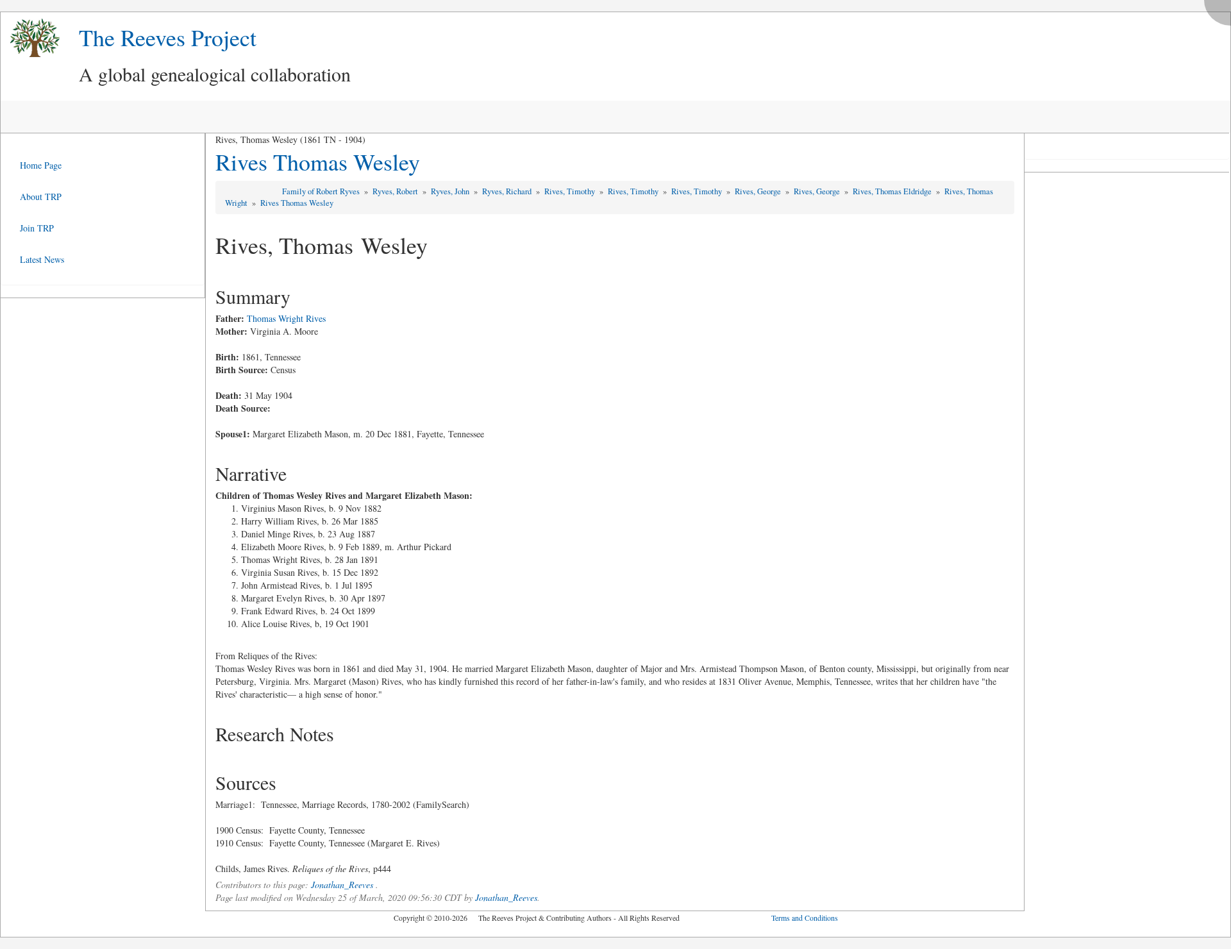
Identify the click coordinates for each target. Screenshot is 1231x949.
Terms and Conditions (804, 917)
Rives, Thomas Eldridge (893, 191)
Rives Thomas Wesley (317, 161)
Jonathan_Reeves (342, 884)
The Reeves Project (167, 37)
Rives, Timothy (570, 191)
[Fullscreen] (1221, 9)
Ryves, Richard (507, 191)
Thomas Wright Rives (286, 318)
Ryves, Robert (396, 191)
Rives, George (759, 191)
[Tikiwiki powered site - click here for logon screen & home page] (30, 38)
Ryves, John (451, 191)
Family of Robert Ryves (322, 191)
